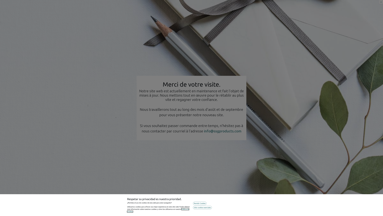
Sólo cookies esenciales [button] (202, 207)
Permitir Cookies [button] (200, 203)
